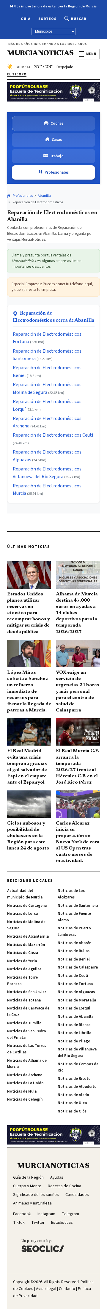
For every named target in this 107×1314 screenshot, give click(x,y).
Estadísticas (62, 1223)
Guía (26, 18)
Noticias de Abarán (74, 943)
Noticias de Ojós (72, 1111)
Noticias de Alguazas (76, 992)
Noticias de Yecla (22, 961)
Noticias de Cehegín (25, 1099)
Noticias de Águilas (24, 969)
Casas (57, 139)
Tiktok (19, 1223)
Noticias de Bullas (73, 951)
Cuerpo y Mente (27, 1186)
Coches (57, 123)
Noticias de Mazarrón (26, 944)
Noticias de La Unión (25, 1083)
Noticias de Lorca (22, 913)
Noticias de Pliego (74, 1041)
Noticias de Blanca (74, 1025)
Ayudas (56, 1177)
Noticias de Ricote (74, 1078)
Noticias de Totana (24, 1000)
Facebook (22, 1214)
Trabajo (57, 156)
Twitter (38, 1223)
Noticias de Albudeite (77, 1086)
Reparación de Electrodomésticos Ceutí (53, 435)
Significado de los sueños (36, 1195)
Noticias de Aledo (73, 1095)
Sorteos (47, 18)
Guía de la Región (28, 1177)
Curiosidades (77, 1195)
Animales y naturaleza (32, 1203)
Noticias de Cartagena (27, 905)
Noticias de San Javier (26, 992)
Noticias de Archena (24, 1075)
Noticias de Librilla (74, 1033)
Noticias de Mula (22, 1091)
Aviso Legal (46, 1289)
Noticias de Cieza (22, 952)
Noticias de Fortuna (75, 984)
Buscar (78, 18)
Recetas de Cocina (64, 1186)
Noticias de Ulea (72, 1103)
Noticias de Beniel (74, 959)
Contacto (67, 1289)
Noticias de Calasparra (78, 967)
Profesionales (57, 172)
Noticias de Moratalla (77, 1000)
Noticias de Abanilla (75, 1016)
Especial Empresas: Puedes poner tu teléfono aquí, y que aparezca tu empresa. (52, 286)
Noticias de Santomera (78, 905)
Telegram (70, 1214)
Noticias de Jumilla (24, 1023)
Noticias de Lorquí (74, 1008)
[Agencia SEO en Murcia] (42, 1245)
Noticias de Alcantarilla (28, 936)
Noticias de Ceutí (73, 975)
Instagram (46, 1214)
